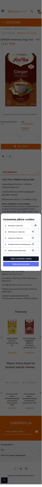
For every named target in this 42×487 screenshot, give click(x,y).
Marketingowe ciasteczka (16, 232)
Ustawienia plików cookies (18, 219)
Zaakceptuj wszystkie (21, 264)
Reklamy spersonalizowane (17, 250)
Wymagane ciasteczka (15, 225)
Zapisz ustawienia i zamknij (21, 259)
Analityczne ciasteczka (15, 238)
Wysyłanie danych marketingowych (19, 244)
